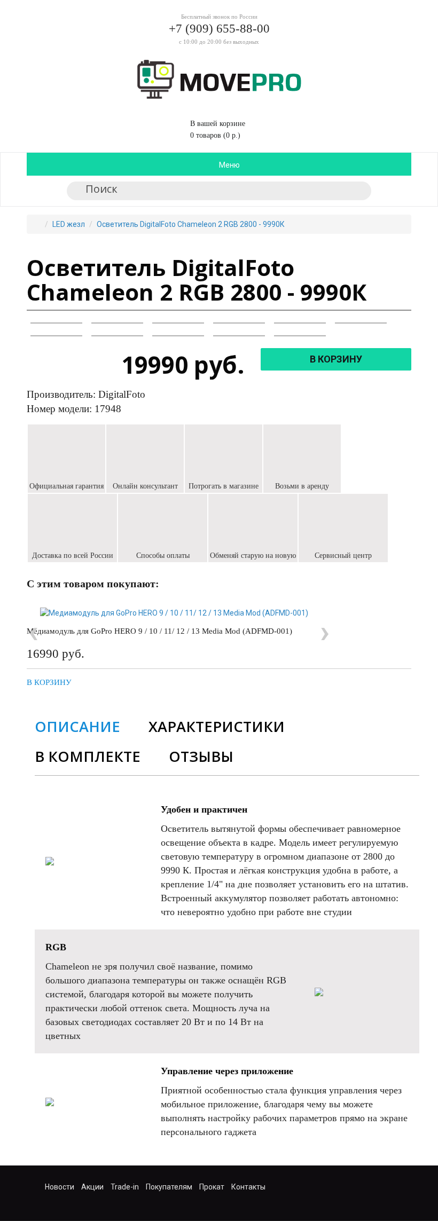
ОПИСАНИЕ (77, 726)
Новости (59, 1187)
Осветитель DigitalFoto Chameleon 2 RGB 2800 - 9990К (191, 224)
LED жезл (68, 224)
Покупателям (169, 1187)
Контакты (248, 1187)
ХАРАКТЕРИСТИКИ (216, 726)
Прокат (211, 1187)
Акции (92, 1187)
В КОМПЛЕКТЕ (87, 756)
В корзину (49, 682)
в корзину (336, 359)
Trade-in (125, 1187)
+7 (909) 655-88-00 (219, 28)
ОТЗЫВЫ (201, 756)
